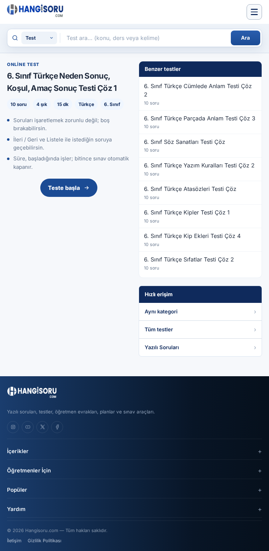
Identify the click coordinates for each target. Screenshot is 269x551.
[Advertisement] (68, 252)
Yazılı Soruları (162, 347)
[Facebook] (57, 427)
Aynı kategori (161, 311)
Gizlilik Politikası (44, 540)
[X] (42, 427)
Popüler (17, 489)
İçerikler (17, 451)
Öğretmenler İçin (29, 470)
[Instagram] (13, 427)
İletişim (14, 540)
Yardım (16, 509)
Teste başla (64, 187)
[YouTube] (28, 427)
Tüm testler (159, 329)
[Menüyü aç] (254, 12)
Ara (245, 38)
